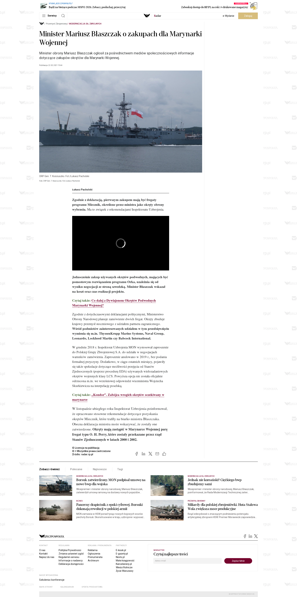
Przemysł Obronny (196, 501)
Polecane (76, 469)
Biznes (79, 501)
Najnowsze (100, 469)
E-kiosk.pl (121, 550)
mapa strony (46, 587)
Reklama (92, 550)
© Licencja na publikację (86, 447)
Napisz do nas (46, 557)
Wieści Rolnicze (124, 567)
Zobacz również (49, 469)
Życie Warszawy (124, 570)
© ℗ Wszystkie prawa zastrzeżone (91, 451)
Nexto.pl (120, 557)
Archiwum (93, 560)
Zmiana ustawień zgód (71, 553)
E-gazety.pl (122, 553)
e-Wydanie (228, 15)
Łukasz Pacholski (82, 189)
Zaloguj (248, 15)
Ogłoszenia (94, 553)
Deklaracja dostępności (71, 564)
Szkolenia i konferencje (51, 579)
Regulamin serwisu (69, 557)
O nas (42, 550)
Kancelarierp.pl (124, 564)
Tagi (120, 469)
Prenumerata (95, 557)
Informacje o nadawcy (71, 560)
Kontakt (43, 553)
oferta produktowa (92, 587)
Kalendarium (67, 587)
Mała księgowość (125, 560)
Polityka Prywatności (70, 550)
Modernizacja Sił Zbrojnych (85, 24)
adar (157, 16)
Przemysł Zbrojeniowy (56, 24)
